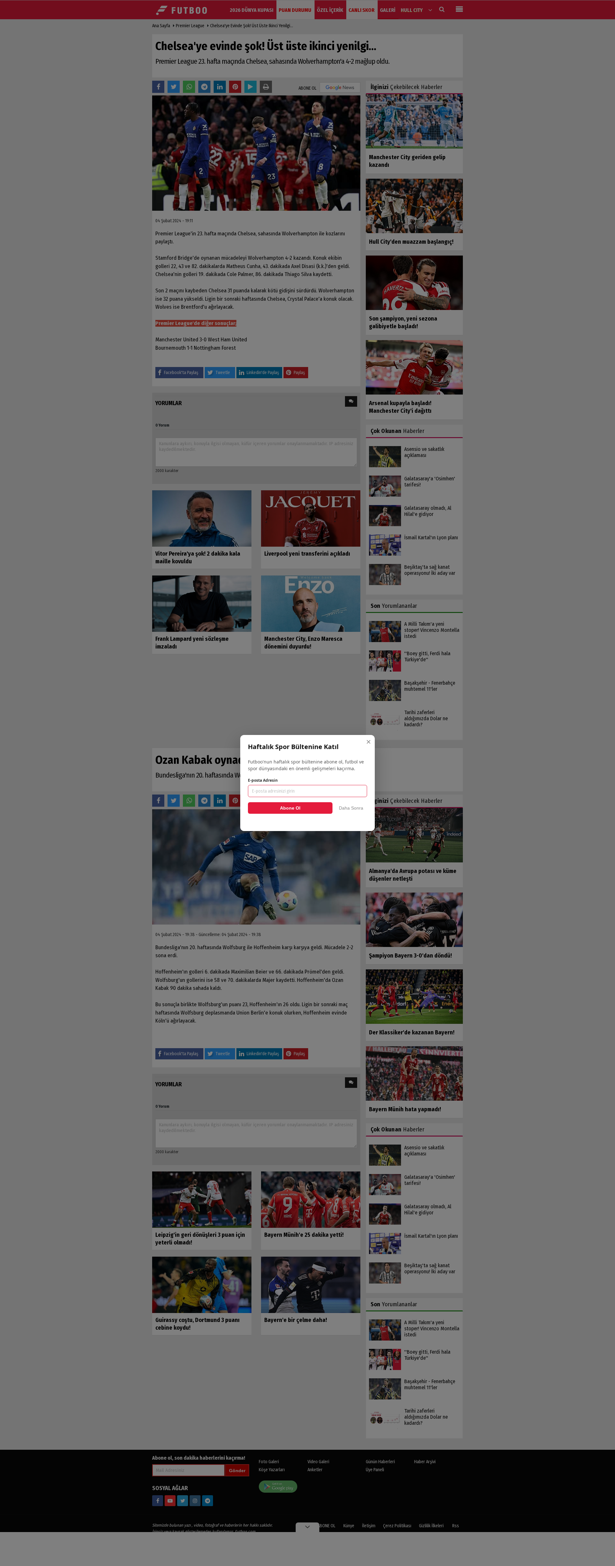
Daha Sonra (351, 808)
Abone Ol (290, 808)
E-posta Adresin (263, 780)
